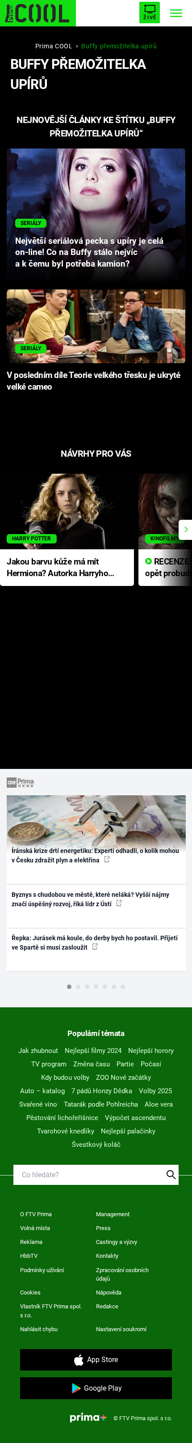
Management (112, 1214)
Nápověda (108, 1292)
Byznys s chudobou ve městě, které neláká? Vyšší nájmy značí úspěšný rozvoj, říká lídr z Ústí (90, 899)
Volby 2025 (155, 1091)
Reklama (31, 1242)
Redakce (107, 1306)
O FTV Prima (36, 1214)
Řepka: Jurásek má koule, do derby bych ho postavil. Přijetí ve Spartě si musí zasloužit (95, 942)
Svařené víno (38, 1104)
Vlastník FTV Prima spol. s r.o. (51, 1311)
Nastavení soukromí (121, 1329)
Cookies (30, 1292)
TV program (49, 1064)
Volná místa (35, 1228)
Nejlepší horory (151, 1051)
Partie (125, 1064)
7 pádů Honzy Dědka (101, 1091)
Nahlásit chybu (39, 1329)
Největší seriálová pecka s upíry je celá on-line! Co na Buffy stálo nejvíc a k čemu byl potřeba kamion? (89, 252)
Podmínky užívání (42, 1270)
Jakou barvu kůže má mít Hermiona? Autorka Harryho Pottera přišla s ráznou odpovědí (57, 568)
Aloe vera (159, 1104)
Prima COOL (54, 46)
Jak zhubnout (38, 1051)
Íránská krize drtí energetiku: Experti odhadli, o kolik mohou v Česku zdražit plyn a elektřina (95, 855)
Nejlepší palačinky (128, 1131)
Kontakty (107, 1255)
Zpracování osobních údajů (122, 1274)
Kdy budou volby (65, 1078)
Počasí (151, 1064)
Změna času (91, 1064)
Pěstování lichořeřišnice (62, 1118)
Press (103, 1228)
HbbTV (29, 1255)
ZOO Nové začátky (123, 1078)
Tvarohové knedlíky (65, 1131)
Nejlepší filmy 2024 (93, 1051)
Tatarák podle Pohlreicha (101, 1104)
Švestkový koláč (96, 1145)
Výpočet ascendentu (135, 1118)
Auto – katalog (42, 1091)
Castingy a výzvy (116, 1242)
